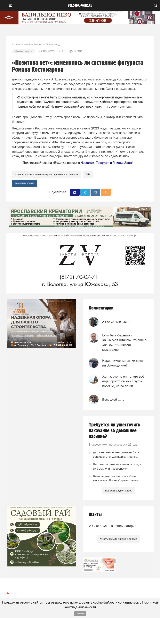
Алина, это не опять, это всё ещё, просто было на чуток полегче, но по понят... (123, 381)
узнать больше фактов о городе (118, 538)
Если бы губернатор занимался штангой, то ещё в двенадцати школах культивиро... (124, 342)
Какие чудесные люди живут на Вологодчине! (123, 363)
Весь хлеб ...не (113, 399)
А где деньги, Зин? (116, 322)
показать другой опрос (118, 490)
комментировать (24, 183)
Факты (95, 514)
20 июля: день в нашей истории (112, 526)
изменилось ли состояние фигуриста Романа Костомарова (46, 174)
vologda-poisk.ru (80, 6)
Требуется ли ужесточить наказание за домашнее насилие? (114, 431)
